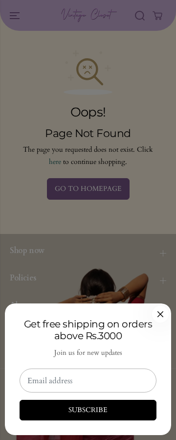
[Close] (160, 314)
